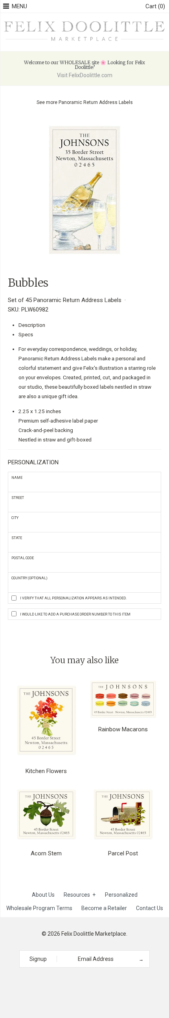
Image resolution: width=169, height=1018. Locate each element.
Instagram (81, 981)
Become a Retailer (104, 908)
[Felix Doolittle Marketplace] (84, 21)
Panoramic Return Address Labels (96, 102)
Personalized (121, 895)
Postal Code (22, 558)
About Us (43, 895)
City (14, 518)
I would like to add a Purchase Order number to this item (75, 614)
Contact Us (149, 908)
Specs (25, 334)
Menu (19, 6)
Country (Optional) (29, 578)
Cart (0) (155, 6)
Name (16, 478)
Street (17, 498)
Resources (80, 895)
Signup (38, 959)
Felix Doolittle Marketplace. (94, 934)
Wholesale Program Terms (39, 908)
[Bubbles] (84, 123)
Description (31, 325)
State (16, 538)
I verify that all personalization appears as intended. (73, 598)
